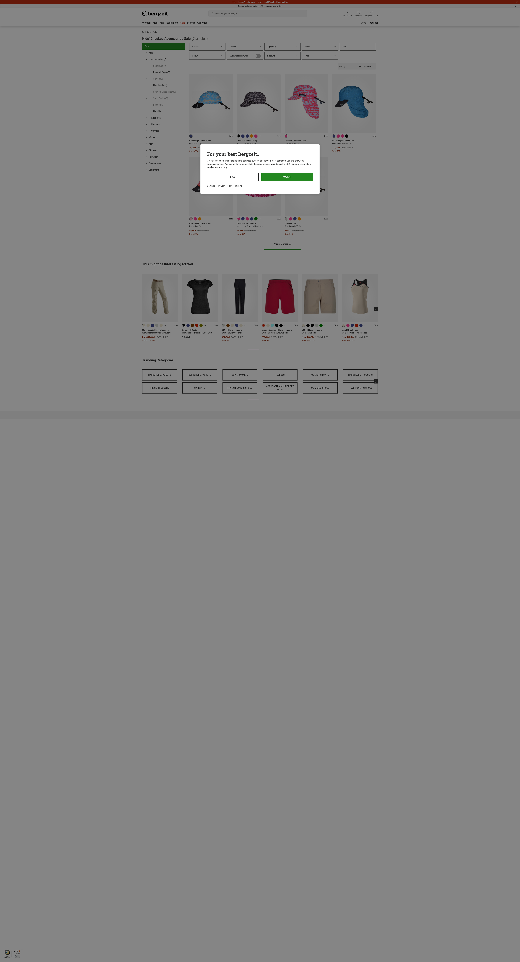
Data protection (219, 167)
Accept (287, 177)
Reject (233, 177)
